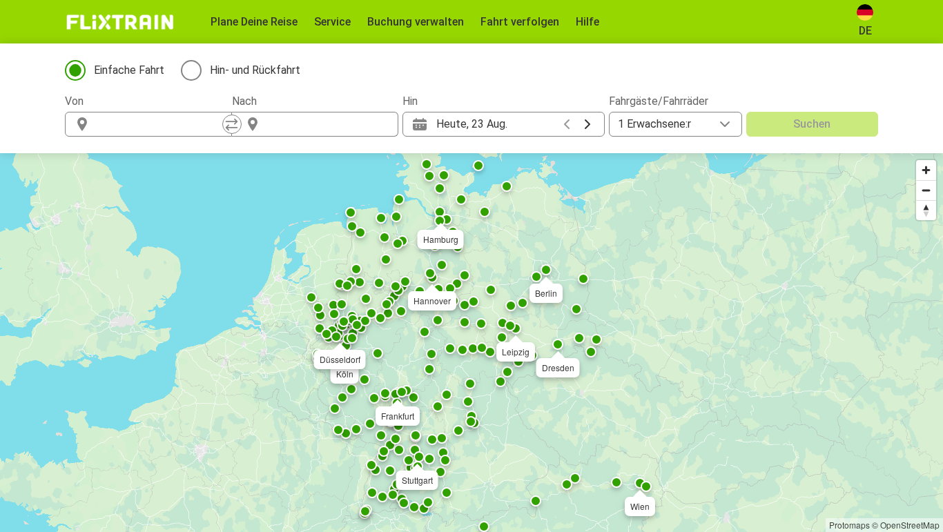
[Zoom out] (926, 190)
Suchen (811, 123)
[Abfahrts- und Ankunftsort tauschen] (232, 124)
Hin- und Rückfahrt (255, 70)
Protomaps (849, 525)
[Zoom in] (926, 170)
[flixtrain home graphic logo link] (119, 22)
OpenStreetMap (910, 525)
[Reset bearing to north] (926, 210)
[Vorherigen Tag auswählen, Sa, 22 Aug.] (566, 124)
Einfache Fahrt (129, 70)
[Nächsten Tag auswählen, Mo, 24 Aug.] (587, 124)
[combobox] (161, 124)
